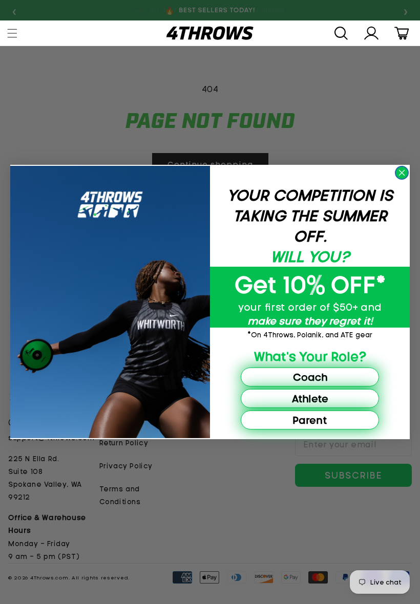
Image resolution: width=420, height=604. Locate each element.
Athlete (310, 398)
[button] (13, 33)
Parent (309, 420)
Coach (310, 377)
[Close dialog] (401, 172)
